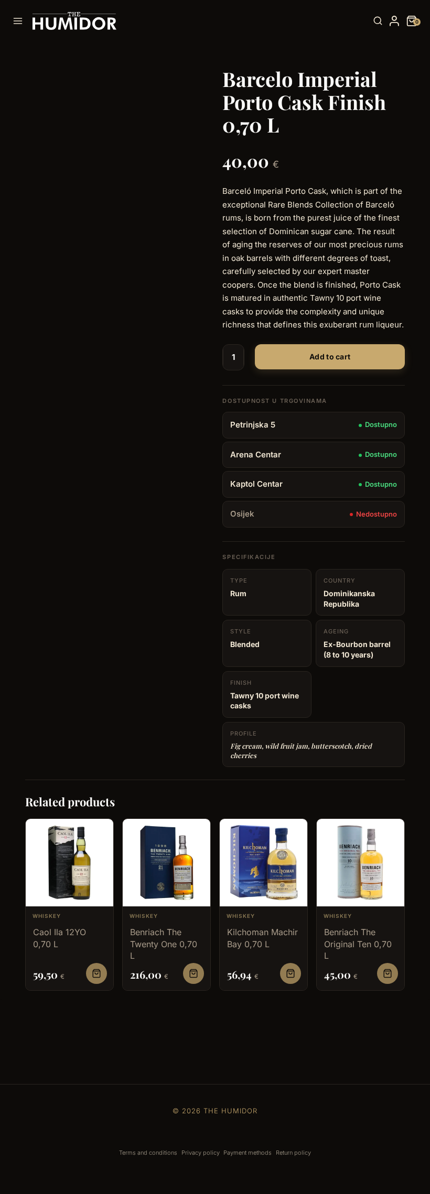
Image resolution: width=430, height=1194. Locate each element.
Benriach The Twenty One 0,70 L (163, 944)
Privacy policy (200, 1152)
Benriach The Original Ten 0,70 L (358, 944)
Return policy (293, 1152)
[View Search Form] (378, 21)
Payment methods (247, 1152)
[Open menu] (20, 21)
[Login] (394, 20)
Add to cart (329, 356)
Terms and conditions (148, 1152)
